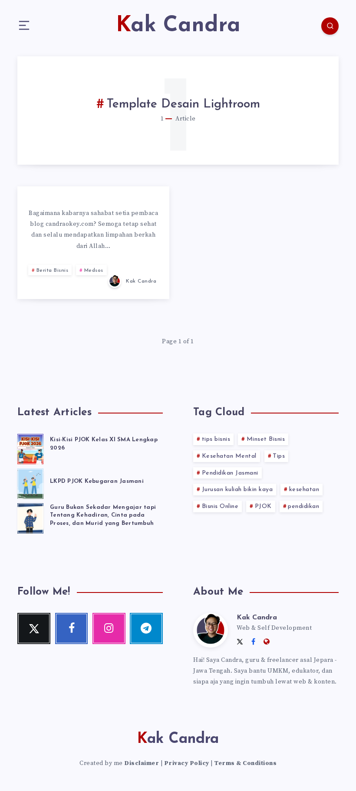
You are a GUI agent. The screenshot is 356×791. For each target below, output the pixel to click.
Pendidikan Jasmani (230, 473)
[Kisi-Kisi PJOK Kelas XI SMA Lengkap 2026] (30, 448)
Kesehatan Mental (229, 456)
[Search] (330, 26)
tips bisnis (216, 439)
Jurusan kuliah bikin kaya (237, 489)
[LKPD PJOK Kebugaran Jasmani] (30, 482)
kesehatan (304, 489)
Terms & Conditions (245, 763)
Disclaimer (141, 763)
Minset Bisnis (266, 439)
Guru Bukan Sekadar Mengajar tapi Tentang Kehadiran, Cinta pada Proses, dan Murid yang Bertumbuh (103, 516)
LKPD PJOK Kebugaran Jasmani (97, 481)
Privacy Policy (186, 763)
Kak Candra (257, 617)
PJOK (263, 506)
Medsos (93, 270)
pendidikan (303, 506)
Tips (279, 456)
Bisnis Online (220, 506)
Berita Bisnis (52, 270)
